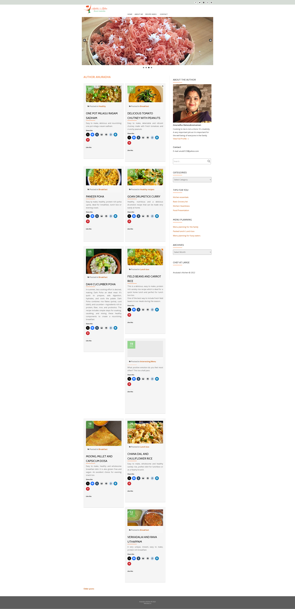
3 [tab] (148, 67)
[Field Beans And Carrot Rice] (145, 257)
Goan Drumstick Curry (143, 196)
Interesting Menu (148, 361)
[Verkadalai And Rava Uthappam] (145, 517)
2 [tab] (146, 67)
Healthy (102, 106)
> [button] (210, 40)
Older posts (89, 588)
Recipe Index (150, 14)
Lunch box (144, 269)
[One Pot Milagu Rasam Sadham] (103, 93)
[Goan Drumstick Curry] (145, 177)
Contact (164, 14)
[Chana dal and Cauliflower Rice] (145, 432)
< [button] (84, 40)
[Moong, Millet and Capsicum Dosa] (103, 433)
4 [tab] (151, 67)
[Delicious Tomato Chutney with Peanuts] (145, 93)
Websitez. (147, 603)
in (150, 603)
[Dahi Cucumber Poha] (103, 261)
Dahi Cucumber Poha (101, 284)
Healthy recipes (147, 189)
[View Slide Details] (147, 41)
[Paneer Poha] (103, 177)
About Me (139, 14)
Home (129, 14)
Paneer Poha (95, 196)
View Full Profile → (181, 138)
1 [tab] (143, 67)
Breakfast (144, 106)
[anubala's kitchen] (96, 9)
